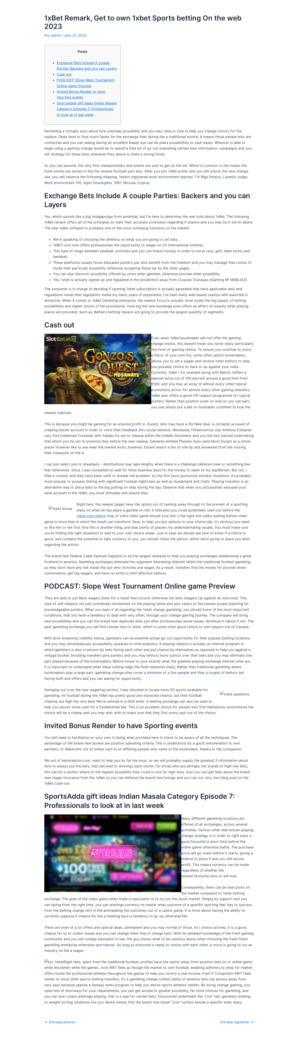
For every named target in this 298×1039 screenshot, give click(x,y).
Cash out (64, 74)
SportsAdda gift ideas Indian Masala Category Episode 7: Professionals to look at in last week (87, 109)
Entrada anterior (60, 1022)
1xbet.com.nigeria (91, 516)
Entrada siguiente (236, 1022)
